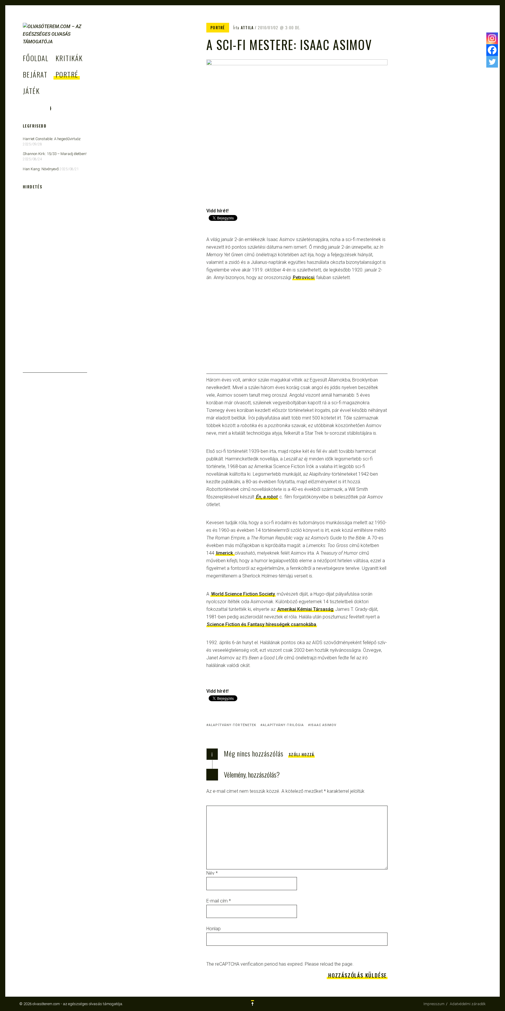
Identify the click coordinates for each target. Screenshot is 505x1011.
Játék (31, 90)
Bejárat (35, 74)
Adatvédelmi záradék (468, 1004)
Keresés (50, 108)
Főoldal (35, 58)
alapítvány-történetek (232, 725)
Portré (67, 74)
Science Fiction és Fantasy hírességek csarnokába (261, 624)
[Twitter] (492, 62)
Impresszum (434, 1004)
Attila (247, 27)
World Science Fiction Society (243, 594)
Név (212, 873)
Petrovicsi (303, 277)
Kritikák (69, 58)
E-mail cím (218, 901)
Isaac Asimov (323, 725)
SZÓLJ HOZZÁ (301, 754)
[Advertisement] (297, 333)
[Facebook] (492, 50)
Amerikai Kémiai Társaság (305, 609)
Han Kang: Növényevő (41, 169)
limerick (225, 553)
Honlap (213, 928)
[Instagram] (492, 38)
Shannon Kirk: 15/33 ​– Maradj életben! (55, 154)
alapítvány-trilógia (283, 725)
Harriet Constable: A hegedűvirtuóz (52, 139)
